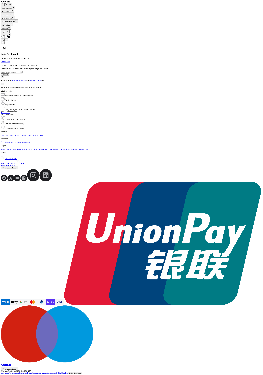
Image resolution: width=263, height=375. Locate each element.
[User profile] (10, 4)
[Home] (20, 2)
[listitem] (4, 181)
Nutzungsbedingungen (18, 80)
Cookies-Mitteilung (62, 373)
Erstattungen (23, 373)
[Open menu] (3, 42)
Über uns (4, 373)
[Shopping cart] (6, 4)
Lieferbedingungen (13, 373)
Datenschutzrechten (35, 80)
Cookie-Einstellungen (75, 373)
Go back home (5, 62)
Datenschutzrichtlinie (34, 373)
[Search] (3, 4)
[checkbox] (2, 77)
